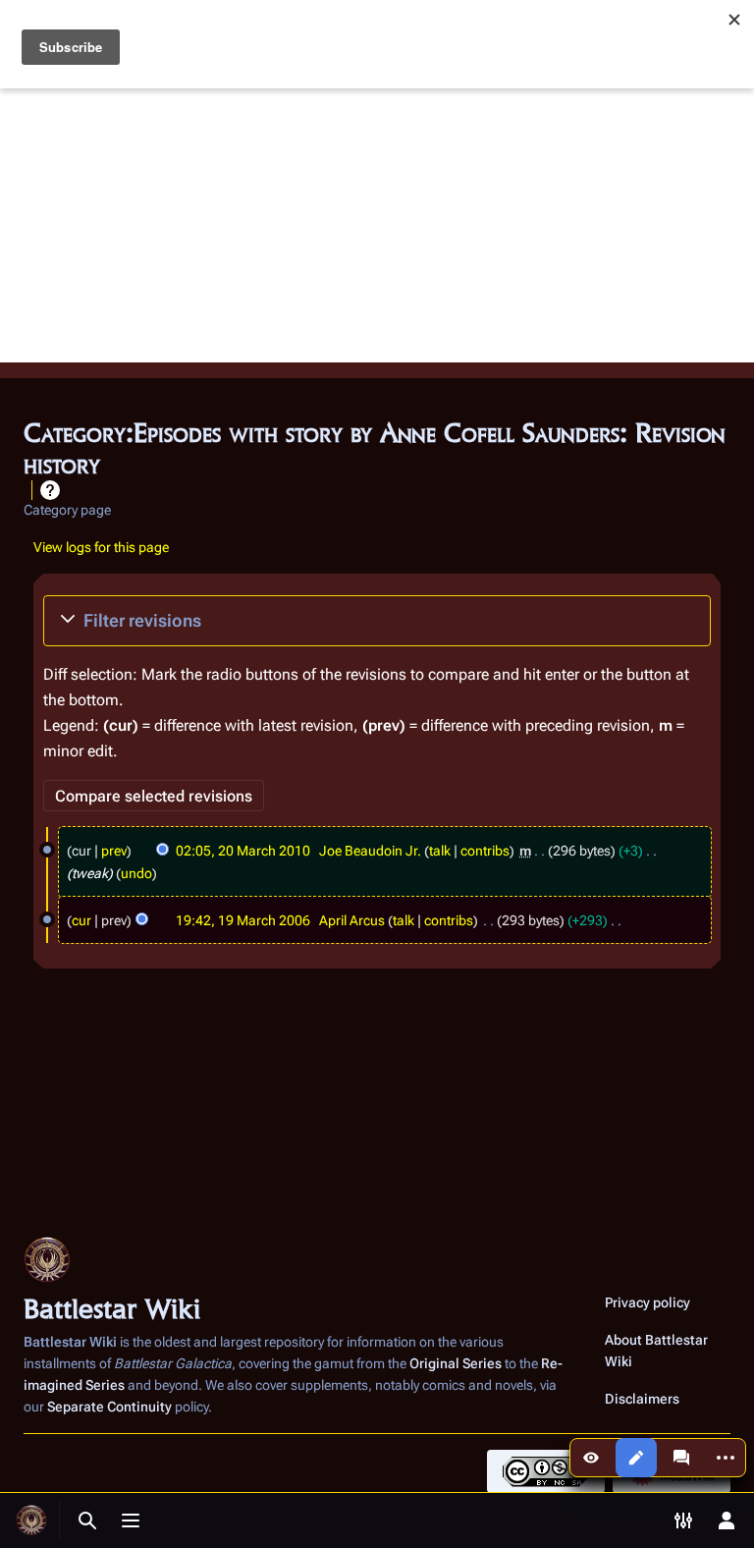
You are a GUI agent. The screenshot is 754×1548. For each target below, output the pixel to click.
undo (136, 873)
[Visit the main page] (31, 1520)
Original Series (455, 1363)
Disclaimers (642, 1399)
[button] (377, 620)
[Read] (591, 1457)
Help (50, 490)
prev (114, 850)
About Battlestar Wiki (656, 1350)
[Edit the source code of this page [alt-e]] (636, 1457)
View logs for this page (101, 547)
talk (440, 850)
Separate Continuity (109, 1406)
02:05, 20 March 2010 (243, 850)
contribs (485, 850)
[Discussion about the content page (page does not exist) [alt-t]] (681, 1457)
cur (81, 920)
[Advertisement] (377, 224)
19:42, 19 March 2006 (243, 920)
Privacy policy (647, 1302)
